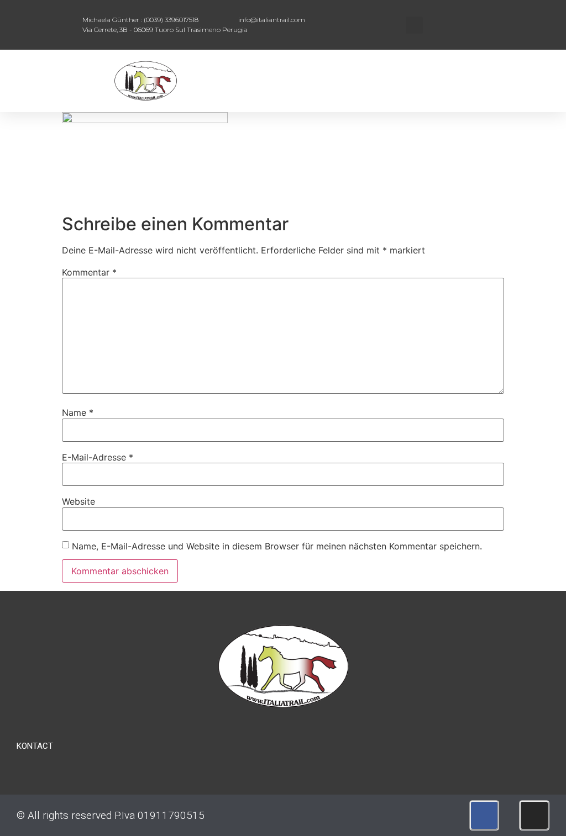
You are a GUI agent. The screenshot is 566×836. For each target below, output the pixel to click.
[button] (414, 25)
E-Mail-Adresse (97, 457)
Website (78, 501)
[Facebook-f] (484, 815)
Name (77, 412)
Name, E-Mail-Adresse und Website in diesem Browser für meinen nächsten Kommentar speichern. (277, 546)
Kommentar (89, 272)
